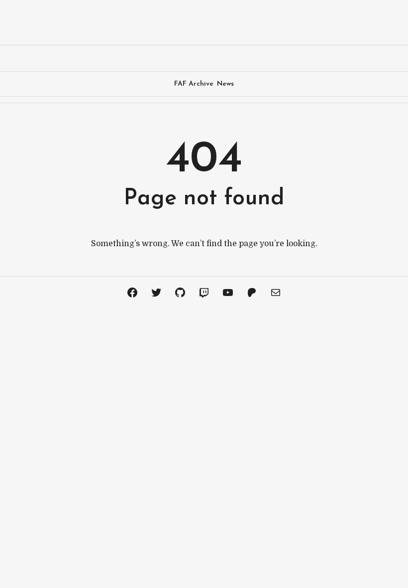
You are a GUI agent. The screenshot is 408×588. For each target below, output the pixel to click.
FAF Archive (193, 84)
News (225, 84)
